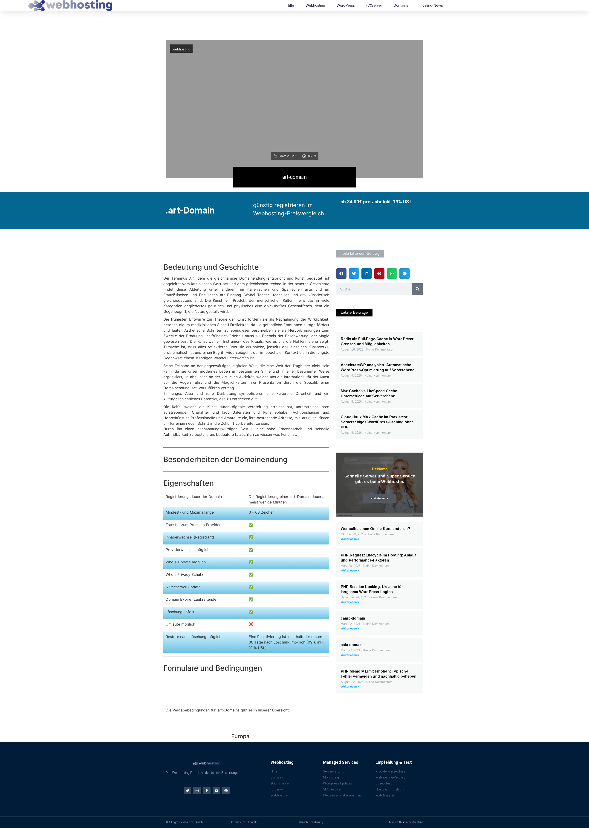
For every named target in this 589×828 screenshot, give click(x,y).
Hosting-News (431, 5)
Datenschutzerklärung (310, 822)
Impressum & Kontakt (244, 822)
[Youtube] (216, 790)
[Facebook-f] (207, 790)
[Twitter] (187, 790)
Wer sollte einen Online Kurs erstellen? (375, 529)
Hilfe (290, 5)
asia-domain (352, 645)
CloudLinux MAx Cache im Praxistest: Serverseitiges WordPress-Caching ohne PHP (377, 422)
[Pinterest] (226, 790)
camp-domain (353, 618)
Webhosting (315, 5)
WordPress (346, 5)
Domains (400, 5)
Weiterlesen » (350, 539)
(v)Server (374, 5)
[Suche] (417, 289)
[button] (341, 273)
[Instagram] (197, 790)
